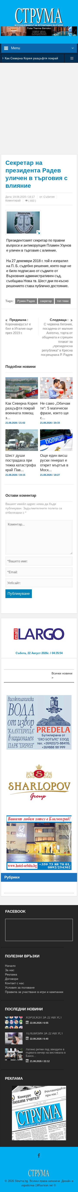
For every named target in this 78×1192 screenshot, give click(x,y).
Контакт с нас (14, 983)
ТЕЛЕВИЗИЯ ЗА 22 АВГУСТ (44, 1033)
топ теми (62, 301)
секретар (46, 301)
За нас (9, 970)
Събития (49, 196)
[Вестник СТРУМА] (39, 17)
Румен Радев (26, 301)
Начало (10, 965)
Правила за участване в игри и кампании (34, 992)
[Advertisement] (39, 108)
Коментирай (13, 200)
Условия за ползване (20, 987)
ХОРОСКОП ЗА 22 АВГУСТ (44, 1017)
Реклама (11, 974)
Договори (11, 979)
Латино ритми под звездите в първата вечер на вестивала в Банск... (46, 1052)
